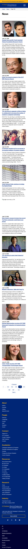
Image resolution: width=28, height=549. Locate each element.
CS (2, 528)
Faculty (4, 421)
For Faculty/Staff (6, 476)
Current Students (6, 455)
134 (12, 386)
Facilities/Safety (6, 474)
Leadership (4, 419)
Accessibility (5, 537)
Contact (4, 441)
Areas (3, 485)
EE (2, 526)
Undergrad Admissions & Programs (10, 447)
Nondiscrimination (6, 540)
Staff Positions (5, 439)
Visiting (3, 409)
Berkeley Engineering (6, 533)
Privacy (3, 542)
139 (13, 389)
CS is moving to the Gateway (16, 1)
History (3, 405)
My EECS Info (5, 463)
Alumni (3, 427)
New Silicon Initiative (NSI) (8, 502)
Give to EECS (13, 516)
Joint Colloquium (6, 492)
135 (16, 386)
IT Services (4, 473)
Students (4, 425)
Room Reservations (6, 461)
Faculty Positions (6, 437)
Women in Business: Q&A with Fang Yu (13, 289)
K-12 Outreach (5, 435)
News (8, 9)
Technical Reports (6, 488)
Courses (4, 451)
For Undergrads (5, 469)
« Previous (14, 384)
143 (19, 389)
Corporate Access (6, 501)
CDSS (3, 535)
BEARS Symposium (6, 494)
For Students (5, 465)
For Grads (4, 467)
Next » (14, 392)
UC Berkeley (5, 530)
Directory (4, 417)
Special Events (5, 411)
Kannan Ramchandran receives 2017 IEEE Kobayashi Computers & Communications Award (13, 325)
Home (3, 9)
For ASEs (4, 471)
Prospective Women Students (9, 453)
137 (24, 386)
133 (8, 386)
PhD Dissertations (6, 490)
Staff (3, 423)
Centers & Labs (5, 487)
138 (9, 389)
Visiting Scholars (6, 478)
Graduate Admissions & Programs (10, 449)
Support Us (4, 433)
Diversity (4, 407)
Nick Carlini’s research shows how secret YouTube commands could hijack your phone (14, 219)
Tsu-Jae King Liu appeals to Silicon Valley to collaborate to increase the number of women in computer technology (14, 113)
